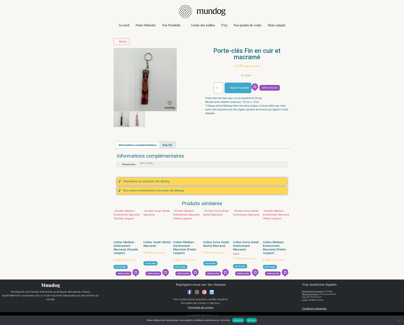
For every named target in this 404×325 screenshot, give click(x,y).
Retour (122, 41)
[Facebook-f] (189, 292)
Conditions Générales (314, 308)
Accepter (238, 320)
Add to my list (269, 87)
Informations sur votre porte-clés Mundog (146, 181)
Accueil (124, 25)
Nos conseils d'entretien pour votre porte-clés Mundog (153, 190)
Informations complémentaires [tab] (138, 145)
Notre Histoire (146, 25)
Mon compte (277, 25)
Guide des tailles (203, 25)
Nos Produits (171, 25)
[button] (202, 181)
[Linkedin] (212, 292)
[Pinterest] (204, 292)
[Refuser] (399, 320)
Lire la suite (120, 267)
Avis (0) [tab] (167, 145)
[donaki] (254, 87)
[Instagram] (197, 292)
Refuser (252, 320)
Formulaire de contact (201, 307)
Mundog (50, 285)
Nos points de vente (247, 25)
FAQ (224, 25)
